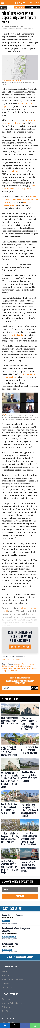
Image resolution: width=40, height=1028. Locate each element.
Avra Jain (17, 664)
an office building (17, 335)
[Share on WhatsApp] (35, 1025)
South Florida (19, 7)
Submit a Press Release (12, 979)
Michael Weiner (20, 668)
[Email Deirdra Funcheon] (32, 28)
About (4, 971)
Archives (6, 999)
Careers (5, 983)
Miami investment (26, 666)
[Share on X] (15, 1025)
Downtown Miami (28, 664)
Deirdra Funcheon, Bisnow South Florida (16, 28)
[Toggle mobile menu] (3, 2)
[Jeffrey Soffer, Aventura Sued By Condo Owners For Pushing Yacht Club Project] (10, 861)
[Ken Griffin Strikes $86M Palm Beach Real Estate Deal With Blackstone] (10, 804)
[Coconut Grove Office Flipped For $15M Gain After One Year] (29, 745)
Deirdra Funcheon (16, 656)
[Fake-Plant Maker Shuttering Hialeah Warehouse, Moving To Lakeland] (29, 774)
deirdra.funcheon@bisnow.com (14, 659)
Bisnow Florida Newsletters (17, 881)
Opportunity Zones (32, 7)
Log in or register (20, 647)
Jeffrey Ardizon (7, 666)
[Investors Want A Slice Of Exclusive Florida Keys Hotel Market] (29, 861)
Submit (34, 688)
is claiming (14, 171)
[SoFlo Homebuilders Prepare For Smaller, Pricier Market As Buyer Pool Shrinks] (10, 833)
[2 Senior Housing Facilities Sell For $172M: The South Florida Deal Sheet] (10, 745)
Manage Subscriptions (12, 1003)
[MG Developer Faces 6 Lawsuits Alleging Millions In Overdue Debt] (10, 717)
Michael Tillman (7, 668)
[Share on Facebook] (25, 1025)
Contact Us (7, 987)
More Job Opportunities (20, 957)
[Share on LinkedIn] (5, 1025)
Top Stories (7, 1011)
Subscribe (34, 3)
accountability (10, 205)
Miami (17, 666)
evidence (27, 202)
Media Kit (6, 975)
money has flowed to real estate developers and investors (20, 200)
